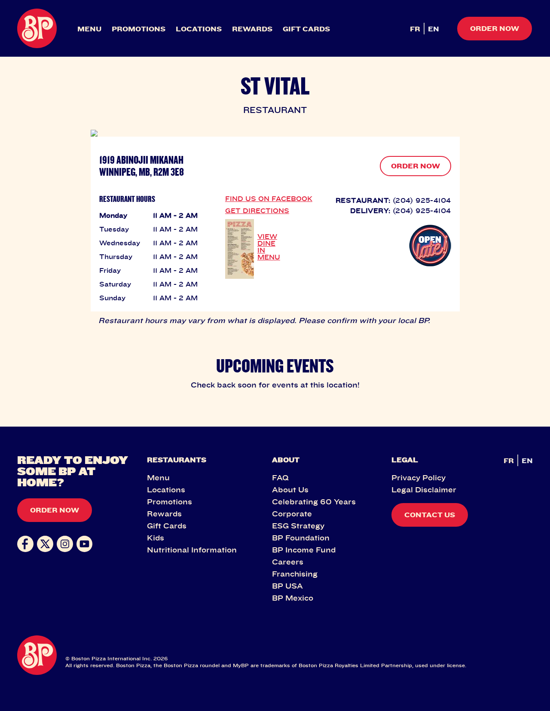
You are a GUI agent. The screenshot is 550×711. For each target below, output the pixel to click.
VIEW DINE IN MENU (268, 246)
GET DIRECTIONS (257, 210)
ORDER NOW (415, 166)
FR (415, 29)
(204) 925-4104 (422, 200)
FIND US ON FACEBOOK (268, 198)
